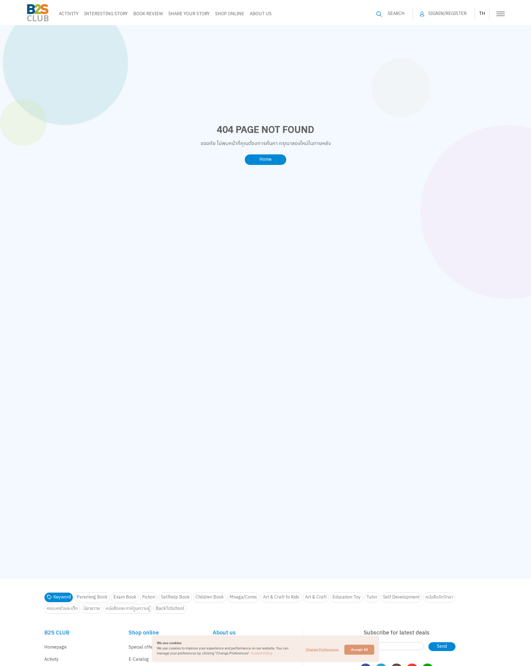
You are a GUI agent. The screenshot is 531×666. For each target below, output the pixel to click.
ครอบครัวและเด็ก (62, 608)
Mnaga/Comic (243, 597)
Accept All (359, 649)
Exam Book (124, 597)
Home (265, 159)
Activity (69, 14)
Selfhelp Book (175, 597)
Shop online (229, 14)
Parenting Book (92, 597)
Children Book (210, 597)
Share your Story (189, 14)
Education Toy (346, 597)
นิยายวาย (92, 608)
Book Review (148, 14)
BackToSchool (170, 608)
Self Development (401, 597)
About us (261, 14)
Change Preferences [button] (322, 649)
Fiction (148, 597)
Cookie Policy (262, 653)
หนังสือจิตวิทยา (439, 597)
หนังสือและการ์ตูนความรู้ (128, 608)
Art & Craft (316, 597)
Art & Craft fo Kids (281, 597)
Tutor (371, 597)
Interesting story (106, 14)
